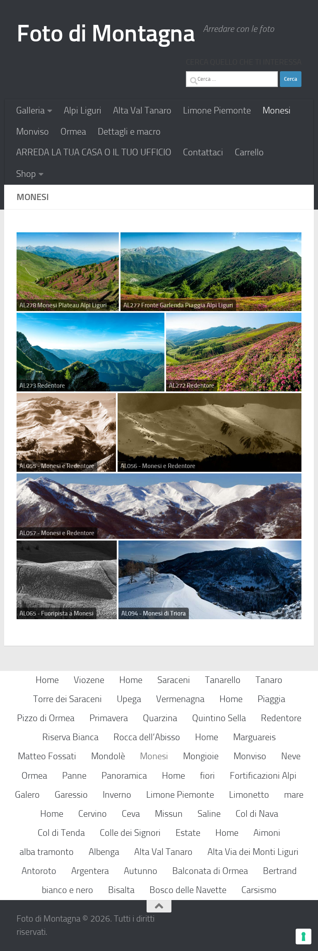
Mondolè (108, 756)
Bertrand (280, 870)
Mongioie (201, 756)
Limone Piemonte (217, 110)
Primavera (108, 718)
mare (294, 794)
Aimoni (266, 832)
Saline (209, 813)
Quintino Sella (219, 718)
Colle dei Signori (130, 832)
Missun (169, 813)
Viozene (89, 679)
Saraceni (173, 679)
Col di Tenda (61, 832)
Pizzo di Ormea (46, 718)
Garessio (71, 794)
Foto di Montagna (106, 33)
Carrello (249, 152)
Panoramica (124, 775)
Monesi (277, 110)
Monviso (32, 131)
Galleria (30, 110)
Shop (26, 173)
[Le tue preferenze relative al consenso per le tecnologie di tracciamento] (303, 936)
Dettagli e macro (129, 131)
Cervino (92, 813)
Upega (129, 699)
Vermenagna (180, 699)
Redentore (281, 718)
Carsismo (259, 889)
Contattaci (203, 152)
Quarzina (160, 718)
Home (47, 679)
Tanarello (223, 679)
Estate (188, 832)
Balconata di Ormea (210, 870)
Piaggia (271, 699)
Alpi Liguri (82, 110)
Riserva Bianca (70, 737)
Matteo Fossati (47, 756)
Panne (74, 775)
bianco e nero (67, 889)
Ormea (73, 131)
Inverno (117, 794)
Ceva (131, 813)
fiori (207, 775)
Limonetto (249, 794)
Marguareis (254, 737)
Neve (291, 756)
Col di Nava (257, 813)
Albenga (104, 851)
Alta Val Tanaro (142, 110)
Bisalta (121, 889)
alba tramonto (46, 851)
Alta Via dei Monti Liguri (253, 851)
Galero (27, 794)
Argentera (90, 870)
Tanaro (268, 679)
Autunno (140, 870)
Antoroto (39, 870)
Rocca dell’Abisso (146, 737)
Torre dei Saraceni (67, 699)
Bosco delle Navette (187, 889)
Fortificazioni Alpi (263, 775)
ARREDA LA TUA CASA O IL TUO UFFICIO (93, 152)
